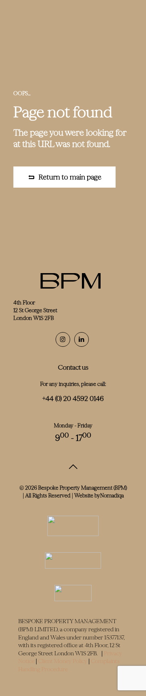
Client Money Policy (62, 661)
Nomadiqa (112, 495)
